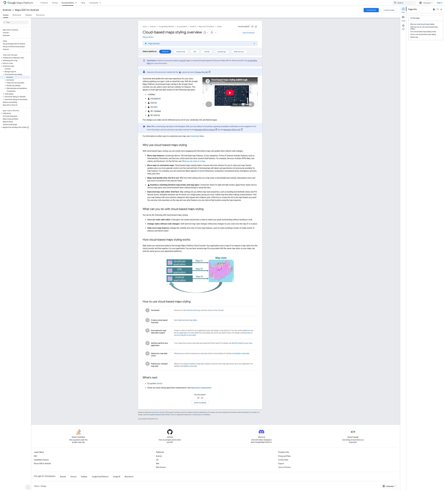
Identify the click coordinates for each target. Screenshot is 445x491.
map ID (182, 60)
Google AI (116, 477)
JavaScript (222, 52)
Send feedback (249, 33)
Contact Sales (283, 460)
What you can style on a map (193, 161)
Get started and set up (192, 310)
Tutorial (220, 310)
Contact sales (388, 10)
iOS (194, 52)
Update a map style (242, 353)
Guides (6, 15)
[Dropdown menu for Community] (101, 3)
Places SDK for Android (42, 463)
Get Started (371, 10)
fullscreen (437, 9)
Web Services (161, 467)
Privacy (43, 486)
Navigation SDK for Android (205, 130)
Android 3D (180, 52)
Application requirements (201, 388)
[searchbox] (15, 22)
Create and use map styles (187, 320)
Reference (17, 15)
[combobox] (404, 3)
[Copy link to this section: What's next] (159, 377)
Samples (28, 15)
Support (281, 463)
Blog (83, 3)
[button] (15, 57)
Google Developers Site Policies (159, 414)
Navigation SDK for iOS (232, 130)
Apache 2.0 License (250, 412)
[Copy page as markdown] (212, 32)
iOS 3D (206, 52)
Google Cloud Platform (100, 477)
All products (129, 477)
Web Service (239, 52)
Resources (40, 15)
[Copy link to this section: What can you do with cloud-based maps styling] (206, 209)
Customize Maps (197, 136)
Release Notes (148, 37)
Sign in (439, 3)
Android (7, 10)
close (441, 9)
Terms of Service (284, 467)
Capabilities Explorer (41, 460)
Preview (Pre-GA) (201, 72)
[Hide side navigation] (28, 487)
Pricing (54, 3)
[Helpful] (252, 26)
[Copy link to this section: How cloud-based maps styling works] (192, 239)
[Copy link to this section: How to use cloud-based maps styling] (193, 301)
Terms (36, 486)
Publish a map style (190, 366)
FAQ (35, 456)
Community (93, 3)
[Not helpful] (256, 26)
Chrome (73, 477)
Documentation (68, 3)
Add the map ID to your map (242, 343)
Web (157, 463)
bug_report (433, 9)
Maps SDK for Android (27, 10)
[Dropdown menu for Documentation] (76, 3)
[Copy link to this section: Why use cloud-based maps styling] (190, 145)
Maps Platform (24, 2)
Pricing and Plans (284, 456)
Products (44, 3)
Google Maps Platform (166, 26)
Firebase (84, 477)
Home (145, 26)
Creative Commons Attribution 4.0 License (201, 412)
